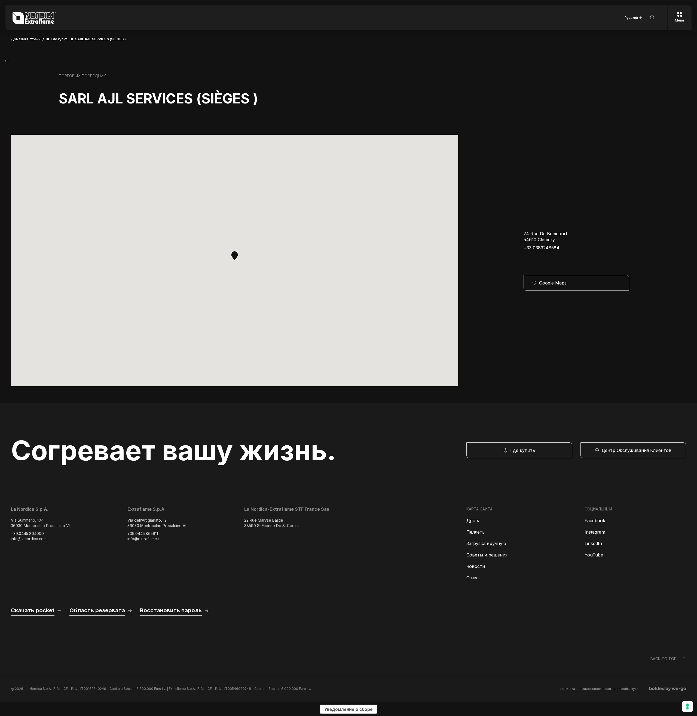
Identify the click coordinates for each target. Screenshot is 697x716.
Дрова (473, 520)
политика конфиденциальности (585, 689)
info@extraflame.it (143, 538)
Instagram (595, 532)
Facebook (595, 520)
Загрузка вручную (486, 543)
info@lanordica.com (29, 538)
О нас (472, 577)
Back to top (663, 658)
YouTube (594, 555)
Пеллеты (475, 532)
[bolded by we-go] (667, 689)
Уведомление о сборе (348, 709)
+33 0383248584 (542, 247)
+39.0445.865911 (142, 533)
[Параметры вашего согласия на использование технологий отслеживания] (687, 706)
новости (475, 566)
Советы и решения (487, 555)
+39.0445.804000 (27, 533)
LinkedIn (593, 543)
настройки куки (626, 689)
